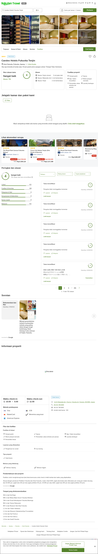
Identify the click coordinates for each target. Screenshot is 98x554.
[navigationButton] (56, 288)
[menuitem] (73, 3)
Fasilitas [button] (40, 49)
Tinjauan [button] (6, 49)
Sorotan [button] (32, 49)
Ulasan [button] (25, 49)
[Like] (90, 56)
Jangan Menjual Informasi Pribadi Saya (48, 535)
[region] (49, 546)
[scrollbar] (49, 151)
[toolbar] (46, 10)
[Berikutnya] (94, 316)
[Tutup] (95, 546)
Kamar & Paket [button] (16, 49)
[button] (11, 3)
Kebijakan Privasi (52, 546)
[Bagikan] (94, 56)
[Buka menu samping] (94, 3)
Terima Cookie (73, 550)
